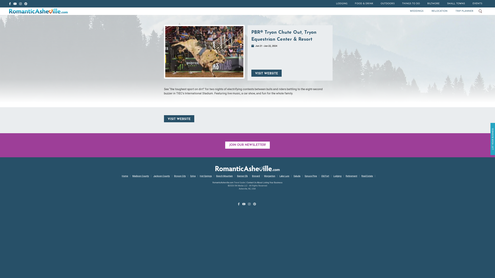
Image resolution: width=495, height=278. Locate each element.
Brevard (256, 176)
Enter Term (480, 11)
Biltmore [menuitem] (433, 4)
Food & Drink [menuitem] (364, 4)
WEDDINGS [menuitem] (416, 11)
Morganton (269, 176)
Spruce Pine (311, 176)
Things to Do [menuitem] (411, 4)
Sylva (193, 176)
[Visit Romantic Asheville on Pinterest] (25, 4)
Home (125, 176)
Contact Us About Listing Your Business (264, 182)
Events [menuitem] (477, 4)
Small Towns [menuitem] (456, 4)
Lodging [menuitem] (342, 4)
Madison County (140, 176)
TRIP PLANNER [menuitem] (464, 11)
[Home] (49, 11)
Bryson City (180, 176)
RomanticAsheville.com (222, 182)
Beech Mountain (224, 176)
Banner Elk (242, 176)
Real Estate (367, 176)
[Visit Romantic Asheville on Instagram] (20, 4)
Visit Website (266, 73)
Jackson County (161, 176)
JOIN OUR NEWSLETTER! (247, 145)
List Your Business (493, 139)
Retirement (351, 176)
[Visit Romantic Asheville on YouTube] (15, 4)
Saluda (297, 176)
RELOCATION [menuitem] (439, 11)
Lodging (337, 176)
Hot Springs (206, 176)
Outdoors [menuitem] (388, 4)
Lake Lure (284, 176)
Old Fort (325, 176)
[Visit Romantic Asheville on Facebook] (10, 4)
